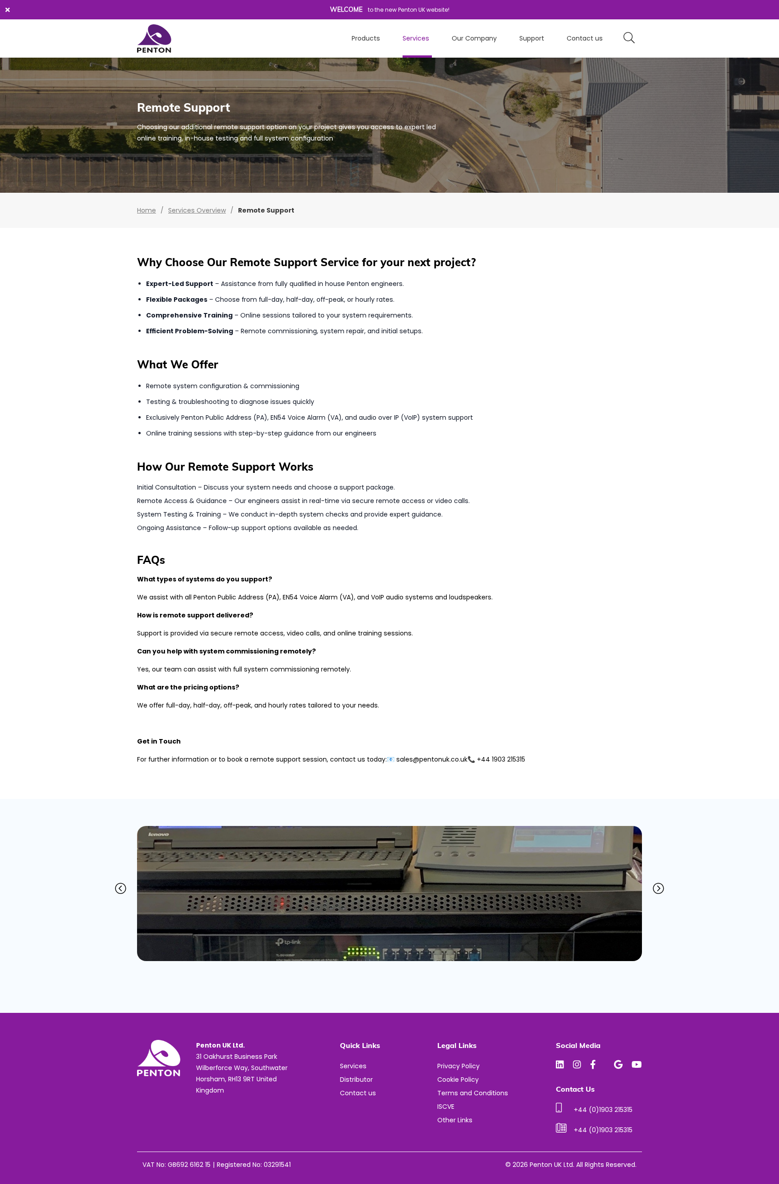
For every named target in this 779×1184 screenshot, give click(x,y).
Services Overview (197, 210)
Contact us (585, 38)
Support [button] (531, 38)
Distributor (356, 1079)
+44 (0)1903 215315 (603, 1109)
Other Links (454, 1120)
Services (416, 38)
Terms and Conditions (472, 1093)
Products (366, 38)
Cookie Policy (458, 1079)
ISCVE (445, 1106)
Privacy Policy (458, 1066)
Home (146, 210)
